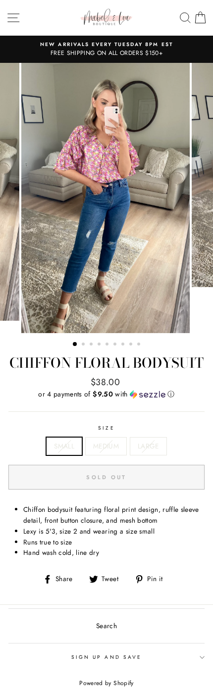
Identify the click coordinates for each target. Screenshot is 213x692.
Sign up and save (106, 657)
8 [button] (131, 345)
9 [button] (139, 345)
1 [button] (75, 344)
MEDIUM (106, 446)
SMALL (64, 446)
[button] (106, 394)
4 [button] (100, 345)
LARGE (148, 446)
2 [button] (84, 345)
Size (106, 428)
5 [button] (108, 345)
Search (106, 626)
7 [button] (123, 345)
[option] (106, 49)
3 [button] (92, 345)
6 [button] (115, 345)
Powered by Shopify (106, 683)
